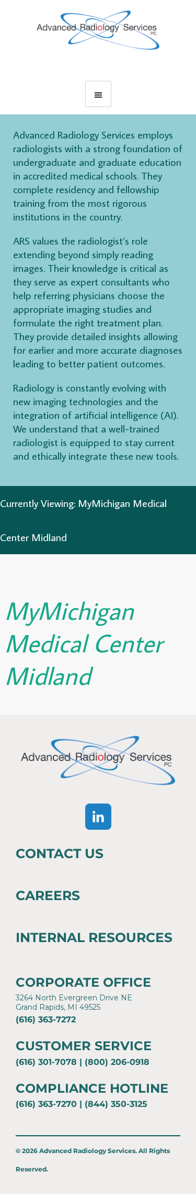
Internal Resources (94, 937)
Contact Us (59, 853)
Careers (48, 895)
